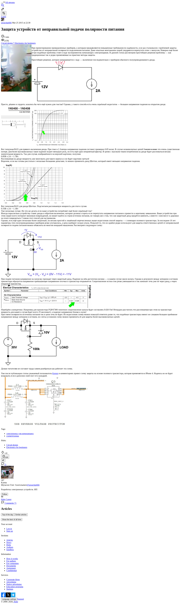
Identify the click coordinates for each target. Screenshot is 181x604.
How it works (12, 558)
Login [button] (3, 17)
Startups (9, 589)
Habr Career (6, 499)
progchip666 (6, 23)
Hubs (8, 545)
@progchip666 (33, 485)
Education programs (14, 587)
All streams (10, 2)
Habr (15, 602)
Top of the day (7, 515)
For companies (12, 563)
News (8, 542)
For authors (11, 561)
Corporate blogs (13, 579)
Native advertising (14, 584)
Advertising (11, 582)
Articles (9, 540)
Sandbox (10, 549)
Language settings (9, 599)
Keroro (55, 373)
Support (20, 599)
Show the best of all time (11, 520)
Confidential (11, 570)
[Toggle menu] (2, 3)
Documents (11, 566)
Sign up (9, 531)
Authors (9, 547)
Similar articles (21, 515)
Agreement (11, 568)
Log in (9, 529)
